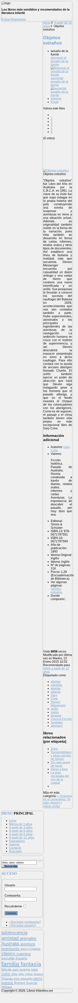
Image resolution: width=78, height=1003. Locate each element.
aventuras (11, 948)
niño (21, 974)
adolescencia (14, 932)
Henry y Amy (59, 769)
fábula (7, 969)
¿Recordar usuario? (22, 925)
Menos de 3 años (20, 824)
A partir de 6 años (21, 830)
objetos (56, 681)
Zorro (54, 748)
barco (25, 949)
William (7, 987)
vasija (55, 712)
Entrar (6, 19)
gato (16, 969)
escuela (9, 958)
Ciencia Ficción (61, 719)
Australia (57, 722)
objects (55, 691)
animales (28, 938)
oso (17, 979)
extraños (56, 685)
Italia (34, 969)
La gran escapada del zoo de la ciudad (60, 777)
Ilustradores (17, 841)
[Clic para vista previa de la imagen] (56, 170)
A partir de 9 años (21, 834)
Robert (20, 983)
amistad (11, 938)
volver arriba (51, 806)
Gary (54, 695)
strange (56, 688)
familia (11, 964)
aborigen (57, 725)
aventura (27, 944)
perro (38, 978)
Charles (35, 949)
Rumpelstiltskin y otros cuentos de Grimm (61, 756)
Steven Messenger (58, 703)
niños (29, 974)
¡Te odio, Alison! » (56, 801)
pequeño (27, 979)
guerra (25, 969)
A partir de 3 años (21, 827)
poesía (8, 983)
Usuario (10, 885)
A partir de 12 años (21, 837)
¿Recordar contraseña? (25, 922)
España (21, 958)
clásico (9, 953)
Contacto (15, 847)
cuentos (23, 954)
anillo (54, 708)
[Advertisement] (60, 154)
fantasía (56, 715)
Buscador (15, 851)
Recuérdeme (13, 906)
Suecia (31, 983)
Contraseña (12, 895)
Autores (14, 844)
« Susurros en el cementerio (57, 797)
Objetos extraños (56, 590)
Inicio (46, 22)
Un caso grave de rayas (60, 764)
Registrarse (18, 19)
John (7, 974)
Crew (54, 698)
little (15, 974)
